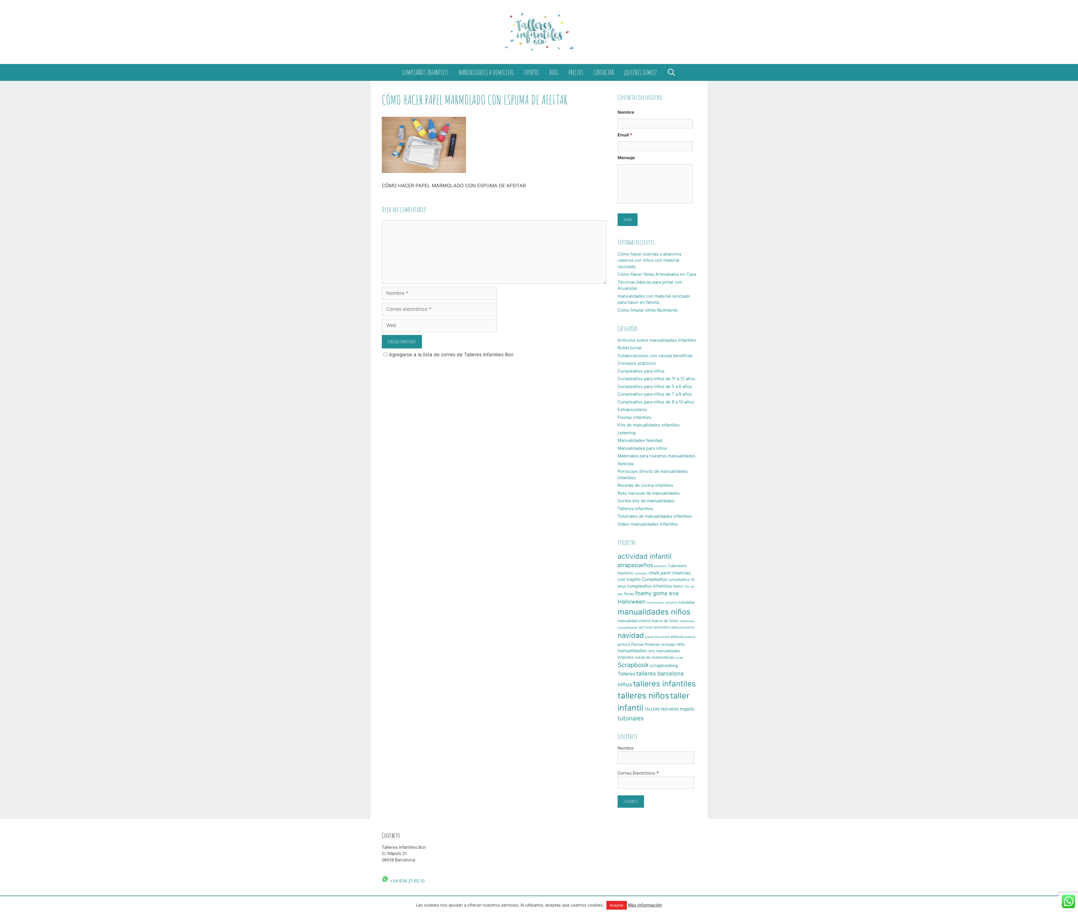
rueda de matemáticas (654, 657)
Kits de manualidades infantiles (649, 425)
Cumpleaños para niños (641, 371)
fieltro (678, 586)
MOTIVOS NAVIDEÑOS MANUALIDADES (667, 627)
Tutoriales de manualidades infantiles (655, 516)
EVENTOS (531, 72)
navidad (631, 635)
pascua (677, 636)
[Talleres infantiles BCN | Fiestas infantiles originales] (539, 32)
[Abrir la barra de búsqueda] (671, 72)
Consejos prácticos (637, 363)
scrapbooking (664, 665)
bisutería (660, 566)
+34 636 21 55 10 (406, 881)
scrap (679, 657)
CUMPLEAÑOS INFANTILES (425, 72)
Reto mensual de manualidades (649, 493)
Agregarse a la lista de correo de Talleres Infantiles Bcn (451, 354)
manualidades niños (654, 612)
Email (625, 135)
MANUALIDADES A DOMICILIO (486, 72)
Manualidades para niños (642, 448)
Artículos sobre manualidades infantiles (657, 340)
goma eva (666, 593)
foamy (643, 593)
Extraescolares (632, 409)
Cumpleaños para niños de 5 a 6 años (655, 386)
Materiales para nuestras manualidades (656, 455)
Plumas (637, 644)
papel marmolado (657, 637)
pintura (624, 644)
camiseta (640, 573)
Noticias (626, 463)
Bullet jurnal (629, 347)
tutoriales (631, 718)
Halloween (632, 601)
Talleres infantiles (635, 508)
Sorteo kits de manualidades (646, 500)
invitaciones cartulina (662, 602)
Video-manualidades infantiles (648, 524)
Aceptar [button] (616, 905)
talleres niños (643, 695)
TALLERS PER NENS (661, 709)
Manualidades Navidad (640, 440)
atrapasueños (635, 565)
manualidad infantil (634, 620)
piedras (689, 637)
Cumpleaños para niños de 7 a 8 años (655, 394)
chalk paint (659, 573)
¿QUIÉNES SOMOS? (640, 72)
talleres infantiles (664, 683)
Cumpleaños (654, 579)
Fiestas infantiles (634, 417)
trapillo (687, 709)
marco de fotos (665, 620)
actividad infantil (645, 556)
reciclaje (668, 644)
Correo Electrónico (638, 773)
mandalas (686, 602)
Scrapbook (633, 664)
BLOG (553, 72)
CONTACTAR (603, 72)
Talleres (626, 674)
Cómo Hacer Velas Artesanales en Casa (657, 274)
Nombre (626, 112)
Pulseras (652, 644)
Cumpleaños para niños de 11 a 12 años (656, 378)
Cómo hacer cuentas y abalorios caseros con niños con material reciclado (649, 260)
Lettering (627, 432)
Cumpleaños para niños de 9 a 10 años (656, 402)
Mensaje (626, 157)
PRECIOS (575, 72)
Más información (645, 905)
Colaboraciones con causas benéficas (655, 355)
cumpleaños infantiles (649, 586)
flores (629, 594)
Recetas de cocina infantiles (645, 485)
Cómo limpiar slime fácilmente (648, 310)
